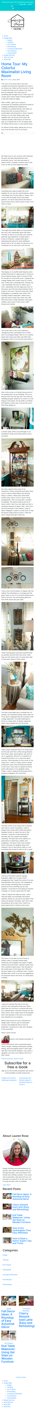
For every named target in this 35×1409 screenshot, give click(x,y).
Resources (8, 1371)
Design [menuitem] (9, 1385)
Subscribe (22, 4)
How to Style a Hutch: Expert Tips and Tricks (22, 1241)
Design (9, 40)
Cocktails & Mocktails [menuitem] (14, 1394)
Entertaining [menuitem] (11, 1391)
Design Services (9, 55)
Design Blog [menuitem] (8, 1383)
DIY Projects (11, 44)
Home (6, 36)
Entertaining (11, 46)
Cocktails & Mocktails (14, 49)
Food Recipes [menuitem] (11, 1396)
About (30, 4)
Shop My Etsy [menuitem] (8, 1402)
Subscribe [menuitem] (7, 1406)
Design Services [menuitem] (9, 1400)
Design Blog (8, 38)
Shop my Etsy (8, 57)
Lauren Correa (7, 79)
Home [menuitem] (6, 1381)
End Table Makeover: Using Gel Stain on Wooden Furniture (21, 1219)
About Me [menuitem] (7, 1404)
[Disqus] (17, 1111)
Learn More (6, 1185)
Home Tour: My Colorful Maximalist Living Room (16, 70)
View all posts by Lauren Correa (12, 1058)
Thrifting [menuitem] (10, 1387)
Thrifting (10, 42)
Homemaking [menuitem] (11, 1398)
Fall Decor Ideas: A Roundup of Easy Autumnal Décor (22, 1196)
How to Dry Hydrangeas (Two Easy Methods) (21, 1230)
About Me (7, 59)
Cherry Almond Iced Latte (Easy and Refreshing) (20, 1207)
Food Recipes (12, 51)
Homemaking (11, 53)
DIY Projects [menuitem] (11, 1389)
